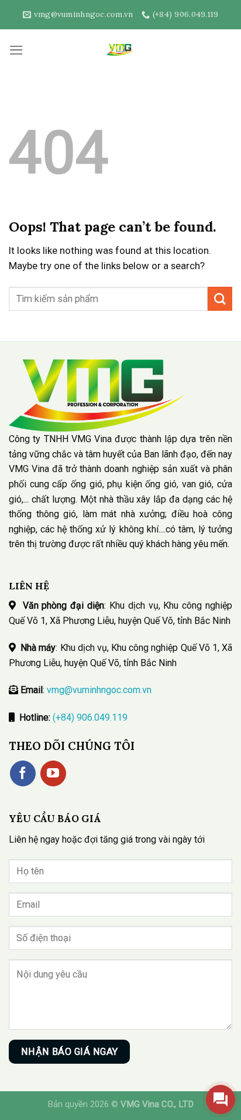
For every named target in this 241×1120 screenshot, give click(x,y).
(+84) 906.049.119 (90, 717)
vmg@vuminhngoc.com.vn (99, 689)
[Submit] (220, 299)
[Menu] (16, 50)
